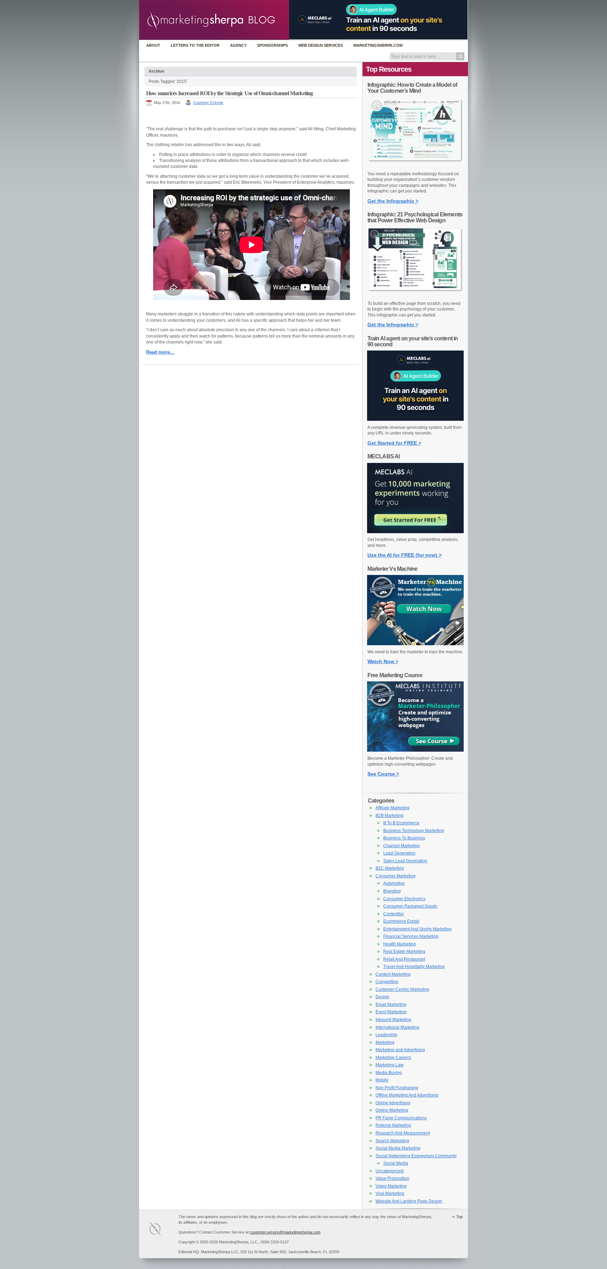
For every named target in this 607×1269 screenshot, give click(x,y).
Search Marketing (392, 1140)
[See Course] (415, 750)
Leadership (386, 1034)
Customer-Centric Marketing (402, 989)
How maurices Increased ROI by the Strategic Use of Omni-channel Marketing (229, 93)
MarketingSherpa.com (378, 45)
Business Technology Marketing (413, 830)
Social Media (395, 1163)
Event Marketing (391, 1011)
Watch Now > (382, 661)
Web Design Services (320, 45)
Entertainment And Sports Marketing (417, 929)
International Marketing (397, 1027)
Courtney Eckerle (208, 102)
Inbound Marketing (393, 1019)
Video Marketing (391, 1186)
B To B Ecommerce (401, 822)
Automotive (394, 883)
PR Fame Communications (401, 1118)
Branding (392, 891)
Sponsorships (272, 45)
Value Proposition (392, 1178)
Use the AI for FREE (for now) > (404, 555)
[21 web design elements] (415, 295)
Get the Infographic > (392, 201)
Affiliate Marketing (393, 807)
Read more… (160, 352)
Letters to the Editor (195, 45)
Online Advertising (393, 1102)
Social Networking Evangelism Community (416, 1155)
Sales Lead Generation (405, 860)
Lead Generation (399, 853)
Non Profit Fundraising (397, 1087)
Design (382, 996)
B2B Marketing (390, 815)
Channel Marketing (401, 845)
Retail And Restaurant (404, 959)
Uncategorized (390, 1171)
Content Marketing (393, 974)
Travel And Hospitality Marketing (414, 966)
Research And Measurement (403, 1133)
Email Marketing (391, 1004)
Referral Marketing (393, 1125)
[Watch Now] (415, 644)
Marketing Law (390, 1064)
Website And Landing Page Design (409, 1201)
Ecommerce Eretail (401, 921)
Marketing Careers (393, 1057)
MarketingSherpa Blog (214, 20)
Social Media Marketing (398, 1148)
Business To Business (404, 838)
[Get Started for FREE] (415, 419)
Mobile (382, 1080)
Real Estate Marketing (404, 951)
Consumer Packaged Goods (410, 906)
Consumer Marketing (396, 876)
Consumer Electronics (404, 898)
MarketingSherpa (162, 1230)
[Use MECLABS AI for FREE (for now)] (415, 532)
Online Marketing (392, 1110)
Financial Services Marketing (410, 936)
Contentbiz (393, 913)
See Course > (383, 774)
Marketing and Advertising (400, 1049)
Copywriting (387, 981)
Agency (238, 45)
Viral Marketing (390, 1193)
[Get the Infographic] (415, 166)
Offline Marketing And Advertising (407, 1095)
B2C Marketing (390, 868)
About (153, 45)
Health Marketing (399, 944)
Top (459, 1217)
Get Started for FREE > (394, 443)
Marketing (385, 1042)
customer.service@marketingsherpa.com (285, 1232)
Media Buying (389, 1072)
